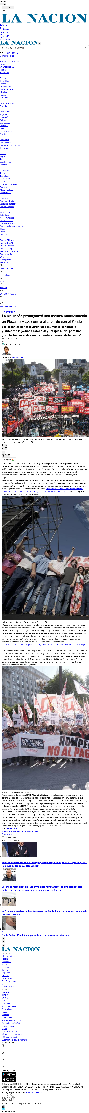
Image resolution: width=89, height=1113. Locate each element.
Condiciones (31, 1092)
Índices (3, 95)
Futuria (3, 78)
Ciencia (3, 128)
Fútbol (3, 153)
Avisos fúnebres (7, 218)
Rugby (3, 156)
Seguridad (4, 114)
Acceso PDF (5, 212)
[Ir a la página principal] (44, 22)
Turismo (3, 173)
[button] (44, 174)
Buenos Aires (5, 111)
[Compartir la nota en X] (6, 455)
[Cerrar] (39, 43)
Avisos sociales (6, 220)
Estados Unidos (7, 103)
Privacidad (41, 1092)
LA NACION (7, 312)
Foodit (5, 32)
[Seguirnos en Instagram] (3, 1060)
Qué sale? (4, 198)
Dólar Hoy (4, 81)
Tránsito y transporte (9, 61)
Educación (4, 117)
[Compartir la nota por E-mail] (8, 455)
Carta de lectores (7, 223)
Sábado (3, 229)
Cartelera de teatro (8, 204)
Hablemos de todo (8, 131)
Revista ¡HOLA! (6, 243)
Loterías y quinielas (8, 184)
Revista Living (6, 248)
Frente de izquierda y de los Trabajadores (20, 831)
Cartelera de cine (7, 201)
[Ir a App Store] (9, 1081)
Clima (2, 64)
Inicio (5, 25)
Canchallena (5, 162)
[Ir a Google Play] (9, 1076)
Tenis (2, 159)
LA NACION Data (7, 67)
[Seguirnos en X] (3, 1053)
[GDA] (8, 1101)
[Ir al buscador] (4, 11)
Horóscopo (5, 178)
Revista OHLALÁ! (7, 240)
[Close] (3, 938)
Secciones (7, 29)
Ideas (2, 231)
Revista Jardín (6, 254)
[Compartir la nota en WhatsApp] (6, 448)
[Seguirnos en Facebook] (3, 1046)
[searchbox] (43, 48)
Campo (3, 83)
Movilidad (4, 92)
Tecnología (5, 176)
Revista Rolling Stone (9, 251)
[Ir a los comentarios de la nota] (6, 445)
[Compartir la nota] (3, 448)
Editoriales (4, 139)
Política (16, 312)
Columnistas (5, 142)
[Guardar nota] (3, 445)
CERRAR (3, 1)
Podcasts (4, 187)
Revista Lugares (7, 245)
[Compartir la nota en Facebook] (3, 455)
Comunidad (5, 123)
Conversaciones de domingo (12, 226)
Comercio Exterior (8, 89)
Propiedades (5, 86)
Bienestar (4, 125)
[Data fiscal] (3, 1109)
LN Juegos (4, 170)
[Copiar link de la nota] (3, 452)
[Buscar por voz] (85, 48)
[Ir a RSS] (3, 1067)
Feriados (4, 181)
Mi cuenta (7, 39)
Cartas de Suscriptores (10, 145)
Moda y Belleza (6, 190)
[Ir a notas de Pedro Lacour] (44, 351)
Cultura (3, 120)
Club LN (6, 36)
